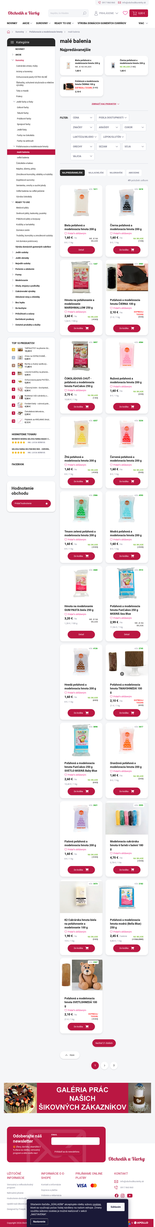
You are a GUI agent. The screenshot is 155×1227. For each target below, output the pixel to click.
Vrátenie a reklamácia (51, 1195)
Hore (72, 1055)
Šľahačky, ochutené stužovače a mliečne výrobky (35, 83)
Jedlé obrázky (22, 258)
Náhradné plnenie (15, 1193)
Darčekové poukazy (24, 319)
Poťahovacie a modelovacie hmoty (32, 146)
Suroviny (19, 60)
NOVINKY (20, 49)
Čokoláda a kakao (24, 163)
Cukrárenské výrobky (25, 291)
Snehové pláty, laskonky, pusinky (31, 213)
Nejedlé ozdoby (22, 263)
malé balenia (23, 152)
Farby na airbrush (25, 141)
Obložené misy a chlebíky (27, 297)
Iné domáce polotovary (27, 241)
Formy (18, 274)
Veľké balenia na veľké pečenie (30, 191)
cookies (97, 1204)
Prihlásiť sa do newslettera (66, 1152)
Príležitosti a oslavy (24, 314)
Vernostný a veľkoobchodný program (20, 1186)
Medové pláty (22, 207)
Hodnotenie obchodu (17, 1198)
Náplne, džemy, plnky (26, 169)
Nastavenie (39, 1221)
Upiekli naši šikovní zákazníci (20, 1204)
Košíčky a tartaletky (25, 224)
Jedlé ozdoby (21, 252)
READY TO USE (22, 202)
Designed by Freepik (16, 1209)
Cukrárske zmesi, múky (27, 66)
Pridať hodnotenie (23, 503)
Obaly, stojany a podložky (27, 286)
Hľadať (84, 13)
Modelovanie (21, 280)
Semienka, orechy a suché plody (31, 185)
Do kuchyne (20, 308)
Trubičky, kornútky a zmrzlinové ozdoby (34, 235)
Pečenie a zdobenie (24, 269)
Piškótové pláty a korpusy (28, 219)
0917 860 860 (126, 1187)
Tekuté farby (23, 113)
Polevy (19, 96)
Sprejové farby (23, 124)
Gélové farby (23, 107)
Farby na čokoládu (25, 135)
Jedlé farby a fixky (24, 102)
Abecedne (134, 172)
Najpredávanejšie (72, 172)
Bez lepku (20, 302)
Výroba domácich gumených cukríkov (33, 247)
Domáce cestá (23, 230)
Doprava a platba (49, 1190)
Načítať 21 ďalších (104, 1043)
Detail (81, 250)
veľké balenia (23, 157)
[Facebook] (116, 1195)
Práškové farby (24, 118)
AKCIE (18, 54)
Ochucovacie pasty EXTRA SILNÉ (31, 77)
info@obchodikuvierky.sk (132, 1181)
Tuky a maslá (22, 91)
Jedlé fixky (22, 129)
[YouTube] (129, 1195)
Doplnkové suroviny (25, 180)
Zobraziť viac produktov (104, 104)
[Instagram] (122, 1195)
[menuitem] (13, 23)
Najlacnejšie (96, 172)
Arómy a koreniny (24, 71)
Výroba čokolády (24, 196)
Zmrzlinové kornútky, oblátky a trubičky (34, 174)
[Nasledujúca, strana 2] (104, 1065)
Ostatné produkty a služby (27, 325)
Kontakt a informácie (51, 1184)
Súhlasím (116, 1206)
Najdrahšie (116, 172)
